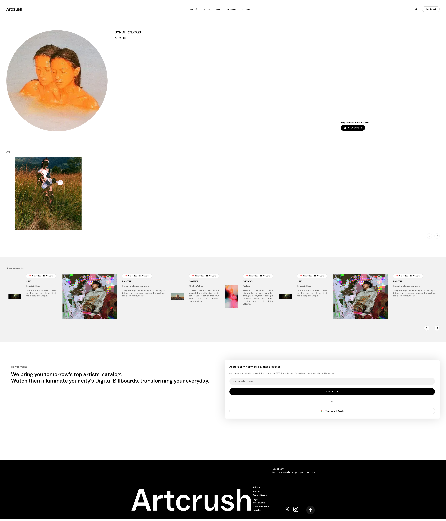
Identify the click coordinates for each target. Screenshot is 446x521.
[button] (416, 9)
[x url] (116, 84)
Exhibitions (231, 9)
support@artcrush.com (303, 472)
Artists (207, 9)
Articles (257, 491)
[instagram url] (120, 84)
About (218, 9)
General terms (260, 495)
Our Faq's (246, 9)
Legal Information (259, 501)
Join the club (431, 9)
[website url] (124, 84)
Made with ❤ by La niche (261, 508)
